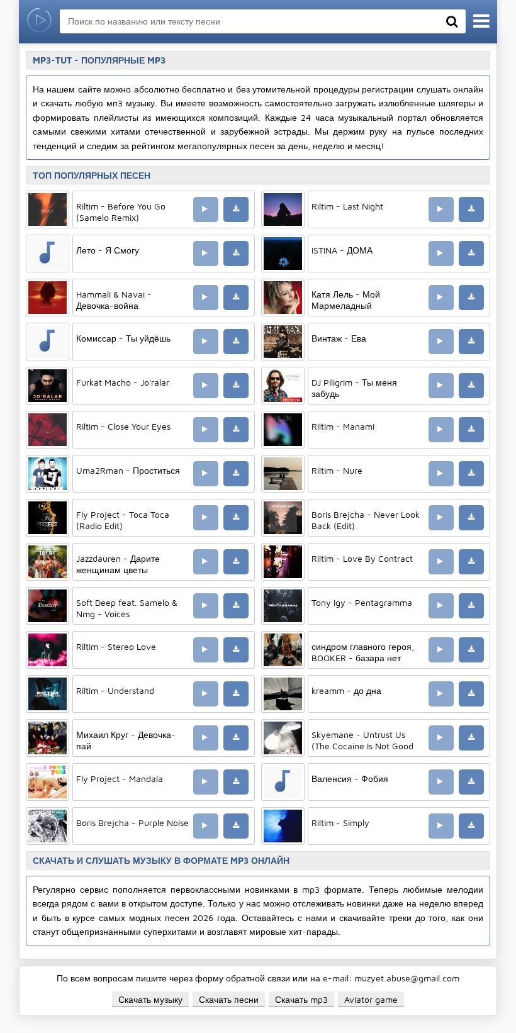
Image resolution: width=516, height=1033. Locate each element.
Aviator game (371, 999)
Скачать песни (229, 999)
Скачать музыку (150, 999)
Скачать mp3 (301, 999)
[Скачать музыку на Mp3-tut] (39, 21)
